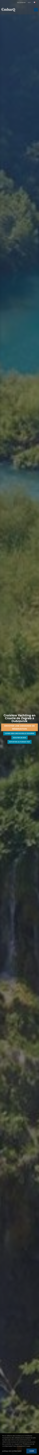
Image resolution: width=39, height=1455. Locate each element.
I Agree (31, 1451)
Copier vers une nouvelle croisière (19, 733)
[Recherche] (31, 9)
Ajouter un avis (19, 738)
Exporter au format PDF (19, 742)
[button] (30, 2)
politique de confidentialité (12, 1451)
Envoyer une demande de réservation (19, 727)
